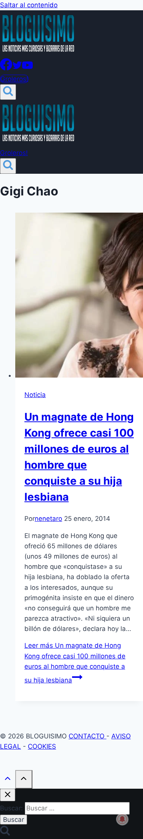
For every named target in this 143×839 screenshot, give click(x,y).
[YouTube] (27, 68)
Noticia (35, 395)
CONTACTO (87, 736)
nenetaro (48, 518)
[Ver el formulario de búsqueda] (8, 92)
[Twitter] (17, 68)
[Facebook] (6, 68)
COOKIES (42, 746)
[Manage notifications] (122, 819)
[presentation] (79, 297)
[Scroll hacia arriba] (7, 780)
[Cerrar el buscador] (7, 795)
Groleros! (14, 79)
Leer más (74, 663)
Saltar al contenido (29, 5)
